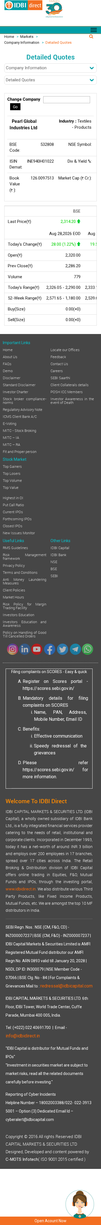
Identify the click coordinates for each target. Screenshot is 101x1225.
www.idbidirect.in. (21, 889)
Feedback (58, 356)
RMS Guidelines (15, 547)
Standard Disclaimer (19, 384)
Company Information (21, 42)
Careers (56, 370)
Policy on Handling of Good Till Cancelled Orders (24, 634)
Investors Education (18, 614)
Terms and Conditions (20, 572)
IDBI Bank (58, 554)
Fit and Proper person (19, 451)
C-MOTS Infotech (22, 1159)
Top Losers (11, 473)
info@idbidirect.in (23, 1036)
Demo (8, 370)
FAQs (7, 363)
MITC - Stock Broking (19, 430)
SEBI (54, 575)
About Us (10, 356)
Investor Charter (15, 391)
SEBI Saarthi (60, 377)
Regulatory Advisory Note (22, 409)
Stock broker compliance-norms (24, 400)
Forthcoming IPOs (17, 518)
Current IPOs (13, 511)
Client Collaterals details (69, 384)
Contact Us (59, 363)
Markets (26, 36)
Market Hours (13, 597)
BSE (53, 568)
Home (9, 36)
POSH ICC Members (66, 391)
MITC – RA (11, 444)
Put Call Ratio (13, 504)
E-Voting (9, 423)
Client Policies (14, 590)
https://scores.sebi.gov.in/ (48, 688)
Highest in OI (13, 497)
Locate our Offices (65, 349)
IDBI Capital (59, 547)
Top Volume (12, 480)
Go (15, 106)
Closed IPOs (12, 525)
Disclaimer (11, 377)
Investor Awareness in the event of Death (72, 400)
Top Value (11, 487)
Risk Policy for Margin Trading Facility (24, 606)
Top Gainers (12, 466)
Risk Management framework (24, 556)
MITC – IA (11, 437)
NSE (53, 561)
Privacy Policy (14, 565)
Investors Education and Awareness (24, 623)
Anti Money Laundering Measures (24, 581)
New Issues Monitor (19, 532)
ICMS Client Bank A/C (20, 416)
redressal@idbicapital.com (66, 986)
